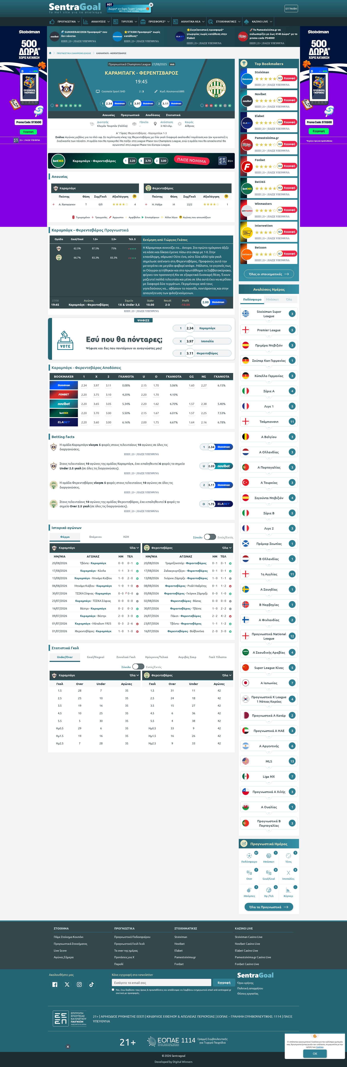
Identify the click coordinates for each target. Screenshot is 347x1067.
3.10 (108, 394)
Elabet (259, 116)
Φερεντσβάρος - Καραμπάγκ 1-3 (147, 133)
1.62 (156, 404)
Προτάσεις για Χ (124, 957)
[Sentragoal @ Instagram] (79, 984)
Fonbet (260, 160)
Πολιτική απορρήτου (250, 988)
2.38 (204, 404)
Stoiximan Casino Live (248, 937)
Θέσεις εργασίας (247, 993)
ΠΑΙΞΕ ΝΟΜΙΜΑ (191, 160)
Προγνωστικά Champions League (130, 64)
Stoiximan (262, 72)
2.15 (144, 385)
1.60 (191, 385)
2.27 (204, 385)
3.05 (108, 404)
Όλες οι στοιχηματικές (266, 274)
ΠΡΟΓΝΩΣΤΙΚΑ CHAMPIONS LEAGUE (74, 53)
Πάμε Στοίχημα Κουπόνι (68, 937)
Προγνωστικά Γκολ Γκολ (129, 943)
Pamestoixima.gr (267, 138)
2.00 (144, 422)
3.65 (96, 404)
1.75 (156, 422)
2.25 (204, 413)
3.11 (108, 385)
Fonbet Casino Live (247, 964)
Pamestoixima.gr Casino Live (253, 957)
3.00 (108, 413)
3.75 (96, 394)
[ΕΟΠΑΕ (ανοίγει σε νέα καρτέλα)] (187, 1041)
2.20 (84, 394)
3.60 (96, 422)
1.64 (191, 422)
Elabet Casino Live (246, 950)
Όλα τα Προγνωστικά (265, 907)
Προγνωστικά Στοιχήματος (70, 943)
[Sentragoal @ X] (67, 984)
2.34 (84, 385)
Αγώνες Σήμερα (63, 957)
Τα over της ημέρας (126, 950)
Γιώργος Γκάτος (175, 239)
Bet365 (260, 182)
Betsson (260, 247)
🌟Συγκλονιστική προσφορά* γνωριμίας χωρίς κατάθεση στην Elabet (207, 33)
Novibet (260, 94)
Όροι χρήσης (245, 982)
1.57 (191, 404)
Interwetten (264, 225)
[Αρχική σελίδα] (50, 53)
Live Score (60, 950)
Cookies (319, 1046)
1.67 (156, 413)
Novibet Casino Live (247, 943)
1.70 (156, 385)
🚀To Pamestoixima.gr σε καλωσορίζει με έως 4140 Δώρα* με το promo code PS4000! (273, 33)
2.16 (204, 422)
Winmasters (263, 204)
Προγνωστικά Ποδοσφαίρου (132, 937)
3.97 (96, 385)
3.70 (96, 413)
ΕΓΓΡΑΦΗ (291, 8)
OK (315, 1053)
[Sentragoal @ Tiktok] (91, 984)
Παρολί (118, 964)
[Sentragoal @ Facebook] (55, 984)
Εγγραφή (224, 982)
